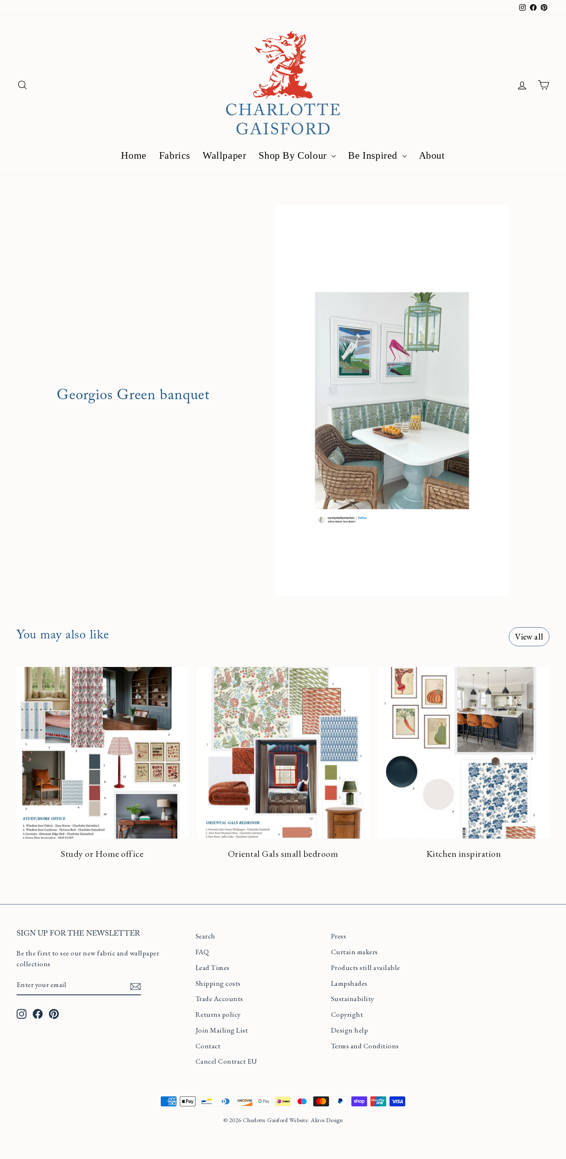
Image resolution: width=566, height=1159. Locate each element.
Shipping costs (218, 983)
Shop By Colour (294, 155)
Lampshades (349, 983)
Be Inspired (374, 155)
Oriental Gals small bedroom (283, 854)
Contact (208, 1045)
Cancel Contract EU (226, 1061)
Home (133, 155)
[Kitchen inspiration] (463, 753)
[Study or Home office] (102, 753)
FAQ (202, 951)
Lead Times (213, 967)
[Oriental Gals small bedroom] (283, 753)
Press (338, 936)
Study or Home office (102, 854)
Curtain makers (354, 951)
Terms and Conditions (365, 1045)
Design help (349, 1030)
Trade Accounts (219, 998)
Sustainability (352, 998)
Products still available (365, 967)
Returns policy (218, 1014)
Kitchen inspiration (463, 854)
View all (529, 636)
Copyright (347, 1014)
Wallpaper (224, 155)
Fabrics (174, 155)
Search (205, 936)
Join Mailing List (222, 1030)
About (432, 155)
